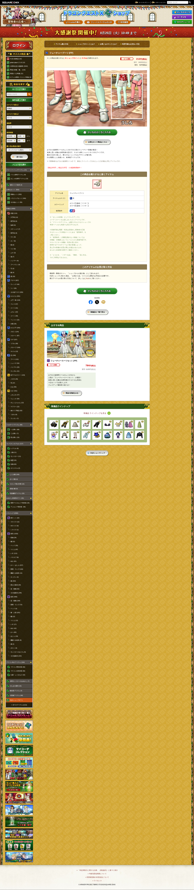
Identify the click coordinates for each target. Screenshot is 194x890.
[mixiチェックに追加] (103, 302)
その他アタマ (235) (17, 292)
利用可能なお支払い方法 (130, 44)
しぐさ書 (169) (14, 474)
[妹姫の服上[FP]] (118, 424)
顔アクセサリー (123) (18, 375)
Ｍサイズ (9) (15, 526)
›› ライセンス (97, 881)
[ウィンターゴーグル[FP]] (107, 435)
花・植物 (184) (15, 600)
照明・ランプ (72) (16, 604)
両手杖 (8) (14, 233)
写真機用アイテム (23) (17, 493)
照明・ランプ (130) (17, 569)
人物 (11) (13, 452)
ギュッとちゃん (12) (17, 402)
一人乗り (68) (15, 429)
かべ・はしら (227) (17, 565)
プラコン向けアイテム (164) (15, 662)
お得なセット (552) (12, 189)
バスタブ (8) (15, 557)
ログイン (19, 45)
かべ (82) (13, 632)
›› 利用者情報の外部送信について (97, 877)
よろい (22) (14, 312)
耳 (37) (13, 383)
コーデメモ (182, 17)
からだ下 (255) (15, 327)
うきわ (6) (14, 414)
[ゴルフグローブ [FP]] (86, 424)
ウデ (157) (14, 339)
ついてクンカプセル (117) (14, 443)
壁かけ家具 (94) (16, 585)
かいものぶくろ (182, 12)
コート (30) (14, 316)
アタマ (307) (15, 280)
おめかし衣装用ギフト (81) (15, 498)
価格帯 (9, 123)
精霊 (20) (13, 460)
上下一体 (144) (15, 300)
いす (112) (14, 553)
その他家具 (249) (16, 593)
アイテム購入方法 (62, 44)
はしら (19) (14, 636)
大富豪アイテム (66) (16, 695)
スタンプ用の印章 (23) (17, 484)
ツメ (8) (13, 249)
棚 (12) (13, 616)
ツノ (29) (13, 288)
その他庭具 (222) (16, 656)
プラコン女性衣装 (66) (18, 671)
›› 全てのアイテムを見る (19, 705)
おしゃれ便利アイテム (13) (19, 178)
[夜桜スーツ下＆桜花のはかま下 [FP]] (128, 424)
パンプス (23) (15, 367)
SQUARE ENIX (11, 2)
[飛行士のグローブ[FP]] (64, 424)
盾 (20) (13, 276)
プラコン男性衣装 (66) (18, 667)
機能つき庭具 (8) (16, 640)
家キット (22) (15, 518)
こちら (87, 278)
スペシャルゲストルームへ (19, 714)
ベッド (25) (14, 545)
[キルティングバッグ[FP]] (53, 424)
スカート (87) (15, 335)
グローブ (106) (15, 347)
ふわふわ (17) (15, 395)
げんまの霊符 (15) (16, 686)
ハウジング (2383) (12, 513)
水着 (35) (13, 324)
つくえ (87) (14, 549)
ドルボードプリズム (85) (14, 425)
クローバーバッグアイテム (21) (16, 170)
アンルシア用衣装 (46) (18, 507)
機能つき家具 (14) (16, 573)
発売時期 (10, 132)
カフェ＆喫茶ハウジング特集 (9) (20, 77)
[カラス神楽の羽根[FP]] (107, 424)
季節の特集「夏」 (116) (17, 70)
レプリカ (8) (15, 448)
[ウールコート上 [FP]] (64, 435)
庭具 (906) (14, 597)
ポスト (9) (14, 648)
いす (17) (13, 624)
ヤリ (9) (13, 237)
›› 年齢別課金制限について (97, 874)
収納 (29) (13, 537)
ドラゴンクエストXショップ (97, 13)
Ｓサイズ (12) (15, 522)
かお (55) (13, 387)
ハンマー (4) (15, 260)
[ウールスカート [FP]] (75, 424)
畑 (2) (12, 644)
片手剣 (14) (14, 217)
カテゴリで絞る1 (13, 105)
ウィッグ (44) (15, 284)
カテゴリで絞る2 (13, 114)
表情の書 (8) (14, 488)
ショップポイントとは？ (86, 44)
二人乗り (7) (15, 433)
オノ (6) (13, 241)
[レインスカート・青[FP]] (128, 435)
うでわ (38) (14, 343)
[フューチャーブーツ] (96, 184)
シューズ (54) (15, 363)
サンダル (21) (15, 371)
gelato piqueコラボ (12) (17, 62)
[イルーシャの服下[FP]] (139, 424)
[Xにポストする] (97, 302)
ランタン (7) (15, 418)
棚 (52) (13, 541)
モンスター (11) (16, 456)
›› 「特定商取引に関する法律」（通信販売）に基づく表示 (97, 870)
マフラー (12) (15, 406)
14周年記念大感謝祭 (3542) (19, 66)
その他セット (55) (16, 202)
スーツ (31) (14, 308)
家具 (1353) (14, 533)
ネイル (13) (14, 351)
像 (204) (13, 581)
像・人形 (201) (15, 612)
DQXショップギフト (16, 700)
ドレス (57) (14, 304)
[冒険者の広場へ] (17, 21)
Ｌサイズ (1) (15, 529)
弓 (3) (12, 268)
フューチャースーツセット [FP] (64, 361)
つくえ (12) (14, 620)
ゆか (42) (13, 628)
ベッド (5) (14, 608)
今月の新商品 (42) (16, 59)
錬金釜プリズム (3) (16, 690)
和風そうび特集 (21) (16, 73)
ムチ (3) (13, 253)
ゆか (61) (13, 561)
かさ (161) (14, 391)
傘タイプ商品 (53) (16, 410)
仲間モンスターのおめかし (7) (19, 681)
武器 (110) (14, 213)
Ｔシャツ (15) (15, 320)
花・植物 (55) (15, 589)
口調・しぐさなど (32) (18, 675)
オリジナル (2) (15, 468)
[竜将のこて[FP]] (96, 424)
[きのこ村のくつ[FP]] (75, 435)
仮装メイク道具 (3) (16, 185)
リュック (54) (15, 399)
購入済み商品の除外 (14, 146)
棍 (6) (12, 245)
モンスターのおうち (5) (18, 652)
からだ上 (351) (15, 296)
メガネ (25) (14, 379)
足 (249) (13, 355)
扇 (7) (12, 256)
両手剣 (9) (14, 221)
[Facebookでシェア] (91, 302)
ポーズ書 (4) (14, 479)
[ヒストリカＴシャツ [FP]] (53, 435)
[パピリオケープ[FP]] (139, 435)
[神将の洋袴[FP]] (118, 435)
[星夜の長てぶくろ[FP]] (86, 435)
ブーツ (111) (15, 359)
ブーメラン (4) (15, 264)
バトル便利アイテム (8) (18, 174)
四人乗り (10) (15, 437)
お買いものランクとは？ (108, 44)
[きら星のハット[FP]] (96, 435)
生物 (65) (13, 464)
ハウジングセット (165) (18, 198)
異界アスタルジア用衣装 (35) (20, 503)
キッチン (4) (15, 577)
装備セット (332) (16, 194)
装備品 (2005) (10, 208)
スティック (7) (15, 229)
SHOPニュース (182, 22)
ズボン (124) (15, 331)
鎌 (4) (12, 272)
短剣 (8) (13, 225)
